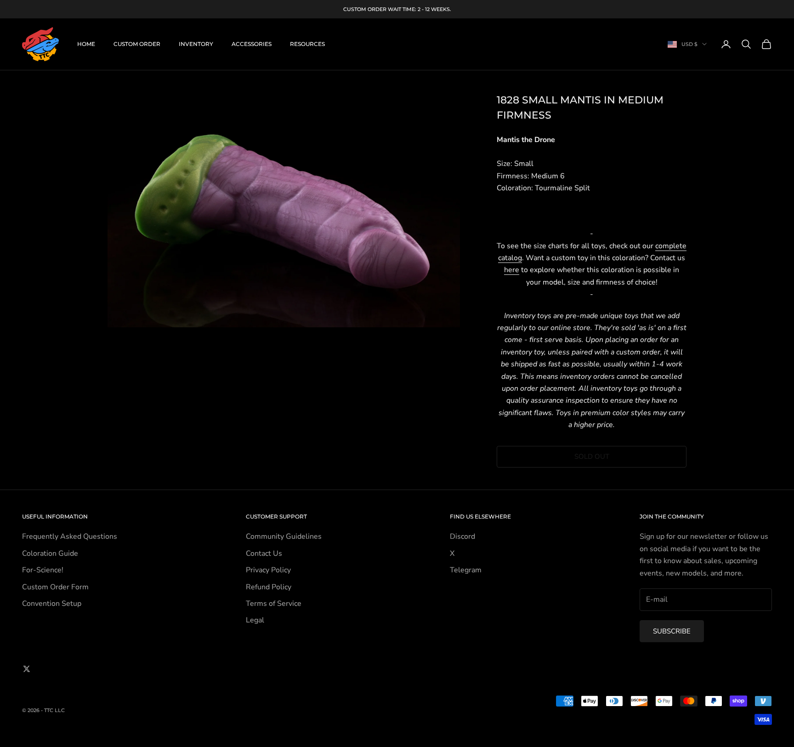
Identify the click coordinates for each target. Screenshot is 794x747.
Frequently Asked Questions (69, 536)
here (511, 270)
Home (86, 43)
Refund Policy (268, 587)
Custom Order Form (55, 587)
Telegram (466, 570)
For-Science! (42, 570)
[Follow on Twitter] (26, 668)
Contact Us (264, 553)
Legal (255, 620)
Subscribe (672, 631)
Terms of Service (273, 604)
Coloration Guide (50, 553)
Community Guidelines (284, 536)
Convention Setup (51, 604)
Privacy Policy (268, 570)
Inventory (196, 43)
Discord (462, 536)
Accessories (252, 43)
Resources (307, 43)
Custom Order (136, 43)
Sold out (591, 456)
